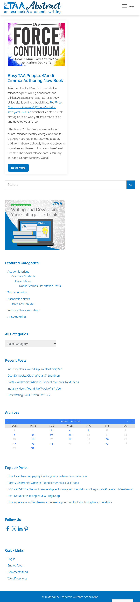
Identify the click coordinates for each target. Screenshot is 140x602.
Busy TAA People (22, 303)
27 (107, 443)
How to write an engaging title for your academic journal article (47, 476)
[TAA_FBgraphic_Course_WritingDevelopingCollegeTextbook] (35, 224)
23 (32, 443)
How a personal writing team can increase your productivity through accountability (60, 502)
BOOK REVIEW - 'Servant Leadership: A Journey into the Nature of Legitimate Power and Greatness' (70, 489)
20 (107, 439)
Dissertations (23, 281)
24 (51, 443)
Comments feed (18, 572)
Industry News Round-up (23, 310)
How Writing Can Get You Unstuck (29, 395)
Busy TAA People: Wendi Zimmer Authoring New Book (35, 78)
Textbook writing (18, 292)
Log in (11, 559)
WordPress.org (17, 578)
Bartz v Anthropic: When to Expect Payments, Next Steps (43, 382)
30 (32, 447)
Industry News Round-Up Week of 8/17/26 (35, 369)
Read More (18, 169)
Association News (19, 299)
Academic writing (18, 271)
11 (70, 434)
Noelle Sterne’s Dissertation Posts (40, 286)
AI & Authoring (17, 316)
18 (70, 439)
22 (14, 443)
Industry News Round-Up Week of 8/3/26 (34, 388)
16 (32, 439)
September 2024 (70, 421)
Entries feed (15, 565)
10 (51, 434)
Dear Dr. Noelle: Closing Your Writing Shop (34, 375)
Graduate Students (23, 276)
